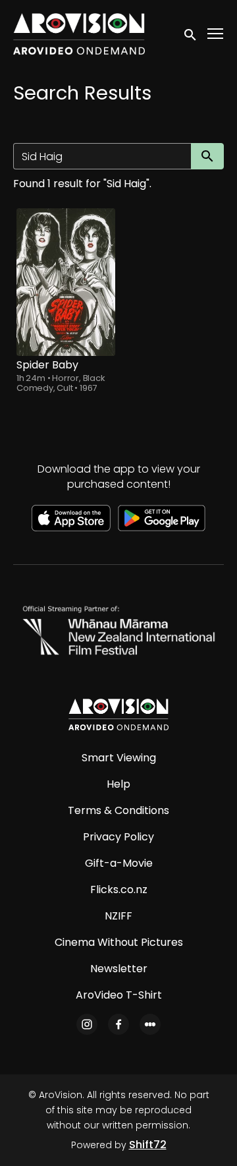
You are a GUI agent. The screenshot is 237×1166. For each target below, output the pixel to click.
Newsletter (118, 968)
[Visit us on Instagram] (86, 1024)
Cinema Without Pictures (119, 942)
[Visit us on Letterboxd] (150, 1024)
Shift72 (148, 1144)
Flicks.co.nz (118, 889)
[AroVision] (118, 714)
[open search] (191, 33)
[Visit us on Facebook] (118, 1024)
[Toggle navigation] (216, 34)
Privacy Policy (118, 836)
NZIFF (118, 915)
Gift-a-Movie (119, 863)
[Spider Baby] (65, 282)
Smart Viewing (119, 757)
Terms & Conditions (118, 810)
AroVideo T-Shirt (119, 995)
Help (118, 784)
